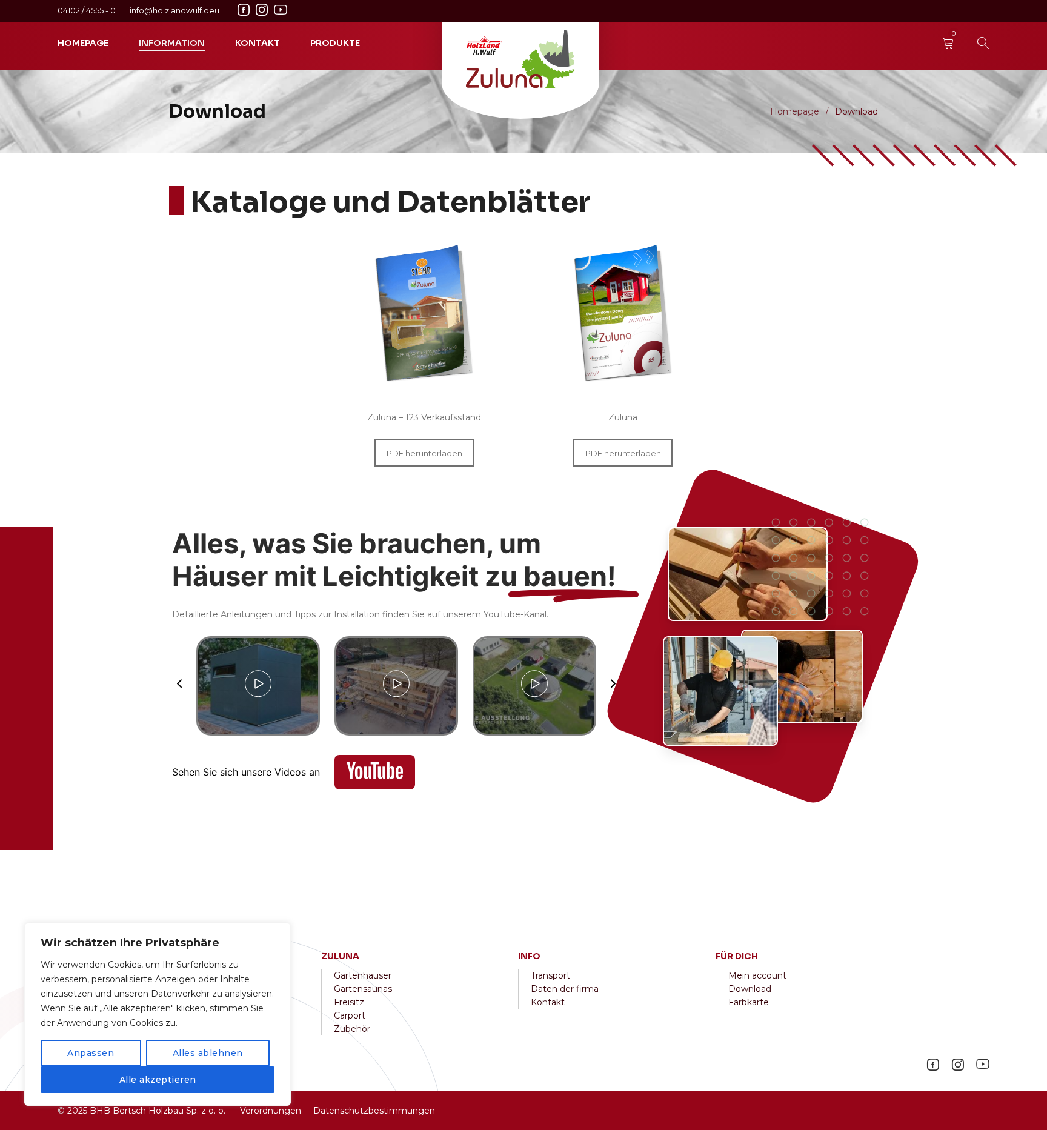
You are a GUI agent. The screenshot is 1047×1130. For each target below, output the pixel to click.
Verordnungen (270, 1110)
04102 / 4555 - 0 (88, 10)
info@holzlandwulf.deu (174, 10)
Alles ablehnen (208, 1053)
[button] (179, 686)
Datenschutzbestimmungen (374, 1110)
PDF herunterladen (424, 453)
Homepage (794, 111)
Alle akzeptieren (157, 1079)
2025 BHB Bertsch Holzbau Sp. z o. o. (146, 1110)
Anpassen (90, 1053)
